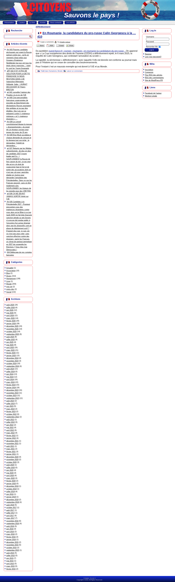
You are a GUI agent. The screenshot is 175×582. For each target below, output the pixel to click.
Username (150, 37)
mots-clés (10, 289)
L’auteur (22, 23)
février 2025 (11, 353)
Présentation (9, 23)
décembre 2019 (12, 486)
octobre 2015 (11, 548)
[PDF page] (50, 47)
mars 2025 (10, 350)
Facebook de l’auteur (153, 93)
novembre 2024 (12, 361)
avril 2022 (10, 430)
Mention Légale (151, 96)
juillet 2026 (10, 308)
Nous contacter (56, 23)
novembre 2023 (12, 393)
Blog (8, 273)
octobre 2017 (11, 507)
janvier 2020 (11, 484)
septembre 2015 (12, 550)
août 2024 (10, 369)
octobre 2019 (11, 489)
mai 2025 (10, 345)
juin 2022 (9, 425)
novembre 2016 (12, 521)
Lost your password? (153, 57)
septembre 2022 (12, 417)
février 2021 (11, 452)
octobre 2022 (11, 414)
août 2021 (10, 446)
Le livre (32, 23)
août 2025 (10, 337)
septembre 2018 (12, 502)
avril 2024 (10, 379)
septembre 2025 (12, 334)
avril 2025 (10, 347)
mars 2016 (10, 534)
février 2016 (11, 537)
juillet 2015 (10, 556)
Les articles (70, 23)
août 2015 (10, 553)
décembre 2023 (12, 390)
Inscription (149, 70)
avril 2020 (10, 475)
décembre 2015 (12, 542)
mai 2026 (10, 313)
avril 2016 (10, 532)
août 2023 (10, 401)
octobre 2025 (11, 331)
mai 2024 (10, 377)
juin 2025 (9, 342)
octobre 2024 (11, 363)
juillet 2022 (10, 422)
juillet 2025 (10, 340)
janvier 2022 (11, 438)
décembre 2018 (12, 500)
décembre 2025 (12, 326)
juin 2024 (9, 374)
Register (148, 54)
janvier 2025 (11, 356)
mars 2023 (10, 409)
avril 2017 (10, 516)
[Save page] (41, 47)
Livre (8, 281)
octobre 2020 (11, 462)
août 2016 (10, 526)
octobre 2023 (11, 395)
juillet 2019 (10, 491)
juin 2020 (9, 470)
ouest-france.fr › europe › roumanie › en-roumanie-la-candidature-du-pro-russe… (87, 51)
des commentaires (154, 78)
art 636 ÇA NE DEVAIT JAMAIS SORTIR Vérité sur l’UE (17, 196)
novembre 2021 (12, 443)
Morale (9, 284)
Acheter (43, 23)
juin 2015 (9, 558)
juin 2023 (9, 406)
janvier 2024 (11, 388)
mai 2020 (10, 473)
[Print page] (70, 47)
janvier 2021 (11, 454)
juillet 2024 (10, 372)
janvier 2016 (11, 540)
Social (8, 292)
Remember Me (152, 47)
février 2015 (11, 569)
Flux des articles (153, 75)
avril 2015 (10, 564)
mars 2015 (10, 566)
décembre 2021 (12, 441)
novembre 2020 (12, 459)
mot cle (9, 287)
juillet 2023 (10, 404)
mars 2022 (10, 433)
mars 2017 (10, 518)
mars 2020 (10, 478)
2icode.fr (93, 578)
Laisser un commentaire (75, 71)
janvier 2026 (11, 324)
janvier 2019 (11, 497)
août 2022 (10, 420)
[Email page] (60, 47)
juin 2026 (9, 310)
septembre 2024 (12, 366)
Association (11, 271)
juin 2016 (9, 529)
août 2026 (10, 305)
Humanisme (11, 279)
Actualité (9, 268)
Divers (8, 276)
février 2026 (11, 321)
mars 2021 (10, 449)
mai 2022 (10, 427)
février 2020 (11, 481)
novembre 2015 (12, 545)
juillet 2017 (10, 513)
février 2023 (11, 411)
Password (150, 42)
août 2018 (10, 505)
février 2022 (11, 436)
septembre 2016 (12, 524)
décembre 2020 (12, 457)
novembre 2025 (12, 329)
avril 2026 (10, 315)
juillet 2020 (10, 468)
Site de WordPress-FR (154, 80)
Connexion (149, 72)
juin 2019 (9, 494)
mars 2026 (10, 318)
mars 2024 (10, 382)
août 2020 (10, 465)
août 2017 (10, 510)
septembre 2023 (12, 398)
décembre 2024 (12, 358)
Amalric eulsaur (65, 42)
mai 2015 (10, 561)
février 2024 (11, 385)
